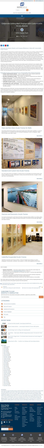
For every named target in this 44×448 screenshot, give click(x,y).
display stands (40, 394)
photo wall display (19, 397)
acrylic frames (13, 283)
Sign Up (41, 297)
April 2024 (5, 380)
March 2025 (6, 367)
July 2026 (5, 348)
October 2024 (6, 373)
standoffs (27, 398)
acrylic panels (18, 283)
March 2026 (6, 352)
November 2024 (7, 372)
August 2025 (6, 361)
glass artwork (23, 396)
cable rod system (21, 393)
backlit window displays (13, 393)
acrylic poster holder (14, 392)
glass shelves (28, 396)
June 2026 (5, 349)
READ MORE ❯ (39, 263)
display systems (4, 396)
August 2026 (6, 346)
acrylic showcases (27, 392)
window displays (31, 399)
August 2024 (6, 375)
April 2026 (5, 351)
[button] (22, 16)
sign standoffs (15, 398)
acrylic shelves (20, 392)
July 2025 (5, 362)
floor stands (18, 396)
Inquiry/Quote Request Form (19, 270)
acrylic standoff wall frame (34, 283)
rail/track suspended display (34, 397)
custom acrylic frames (14, 394)
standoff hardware (21, 398)
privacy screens (25, 397)
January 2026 (6, 355)
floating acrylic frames (11, 396)
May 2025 (5, 364)
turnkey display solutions (18, 399)
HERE (30, 12)
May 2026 (5, 350)
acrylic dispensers (4, 390)
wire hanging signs (38, 399)
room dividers (10, 398)
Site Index (41, 445)
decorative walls (30, 394)
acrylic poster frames (25, 283)
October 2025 (6, 358)
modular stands (6, 397)
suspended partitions (32, 398)
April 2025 (5, 366)
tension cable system (8, 399)
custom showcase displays (23, 394)
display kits (35, 394)
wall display (25, 399)
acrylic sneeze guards (34, 392)
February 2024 (6, 383)
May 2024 (5, 379)
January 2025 (6, 369)
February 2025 (6, 368)
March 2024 (6, 381)
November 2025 (7, 357)
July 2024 (5, 377)
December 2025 (7, 356)
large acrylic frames (10, 284)
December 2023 (7, 385)
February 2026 (6, 354)
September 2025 (7, 360)
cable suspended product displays (31, 393)
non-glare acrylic (12, 397)
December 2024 (7, 371)
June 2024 (5, 378)
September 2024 (7, 374)
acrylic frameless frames (6, 283)
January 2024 (6, 384)
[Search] (27, 10)
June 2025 (5, 363)
